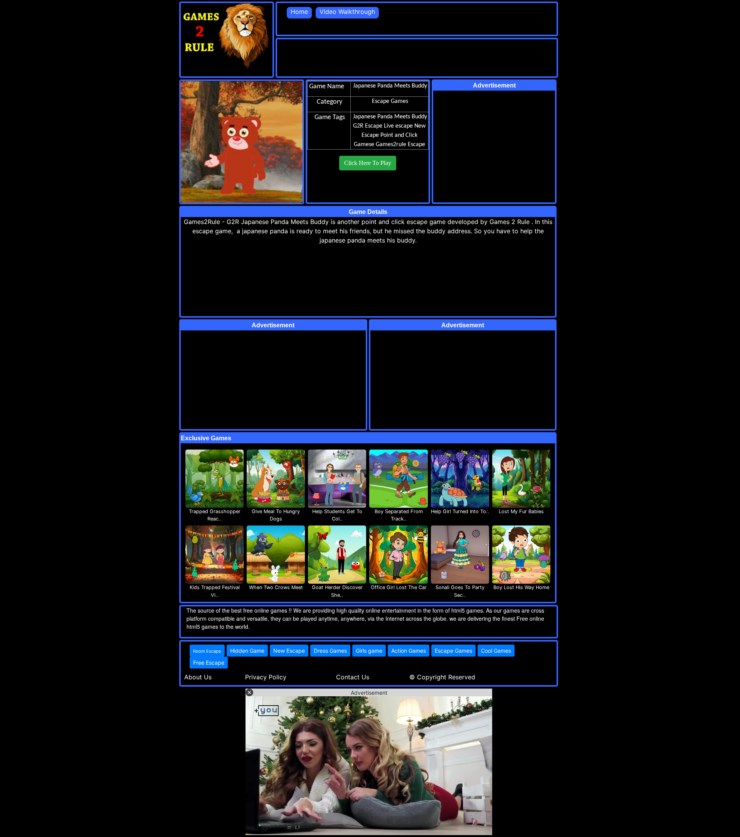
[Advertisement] (417, 56)
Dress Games (330, 650)
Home (299, 11)
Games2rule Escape (400, 144)
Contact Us (352, 677)
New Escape (289, 650)
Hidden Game (247, 650)
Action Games (408, 650)
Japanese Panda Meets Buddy (390, 117)
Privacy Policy (265, 677)
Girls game (369, 650)
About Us (198, 677)
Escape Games (453, 650)
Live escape (398, 126)
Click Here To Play (367, 163)
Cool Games (496, 650)
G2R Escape (367, 126)
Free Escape (208, 662)
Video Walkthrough (347, 11)
